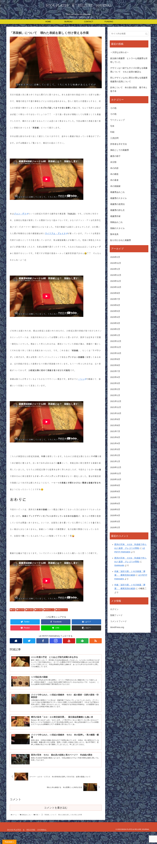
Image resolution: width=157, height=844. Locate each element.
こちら (81, 379)
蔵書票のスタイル (118, 198)
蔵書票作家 (115, 216)
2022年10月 (115, 353)
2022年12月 (115, 341)
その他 (113, 108)
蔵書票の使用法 (117, 204)
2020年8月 (115, 491)
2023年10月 (115, 287)
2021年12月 (115, 401)
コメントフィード (118, 621)
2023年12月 (115, 275)
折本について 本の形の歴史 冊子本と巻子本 (128, 89)
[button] (146, 34)
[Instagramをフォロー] (56, 640)
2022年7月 (115, 371)
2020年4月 (115, 515)
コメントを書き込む (56, 807)
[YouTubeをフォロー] (69, 640)
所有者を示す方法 (118, 144)
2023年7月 (115, 299)
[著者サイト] (16, 640)
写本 (112, 126)
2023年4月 (115, 317)
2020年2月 (115, 527)
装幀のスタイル (62, 610)
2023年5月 (115, 311)
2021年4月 (115, 443)
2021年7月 (115, 431)
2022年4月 (115, 377)
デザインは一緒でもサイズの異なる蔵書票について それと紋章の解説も (128, 70)
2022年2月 (115, 389)
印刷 (13, 610)
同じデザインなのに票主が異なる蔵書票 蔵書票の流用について (129, 80)
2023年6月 (115, 305)
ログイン (114, 609)
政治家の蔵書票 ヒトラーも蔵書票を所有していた (128, 60)
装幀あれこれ (49, 610)
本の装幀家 (115, 186)
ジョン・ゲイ (20, 214)
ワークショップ (117, 120)
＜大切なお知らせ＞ (119, 52)
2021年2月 (115, 455)
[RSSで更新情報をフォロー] (95, 640)
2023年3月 (115, 323)
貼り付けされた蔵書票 (120, 240)
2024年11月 (115, 263)
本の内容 (21, 610)
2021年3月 (115, 449)
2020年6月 (115, 503)
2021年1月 (115, 461)
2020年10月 (115, 479)
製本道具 (114, 234)
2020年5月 (115, 509)
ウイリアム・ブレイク (55, 233)
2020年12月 (115, 467)
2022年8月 (115, 365)
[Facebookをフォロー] (42, 640)
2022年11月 (115, 347)
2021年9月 (115, 419)
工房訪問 (114, 138)
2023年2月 (115, 329)
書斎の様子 (115, 156)
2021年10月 (115, 413)
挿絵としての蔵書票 (119, 150)
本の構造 (30, 610)
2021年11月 (115, 407)
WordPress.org (117, 627)
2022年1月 (115, 395)
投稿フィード (116, 615)
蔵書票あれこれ (117, 192)
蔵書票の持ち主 (117, 210)
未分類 (113, 162)
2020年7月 (115, 497)
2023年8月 (115, 293)
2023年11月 (115, 281)
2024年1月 (115, 269)
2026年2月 (115, 257)
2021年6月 (115, 437)
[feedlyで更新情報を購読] (82, 640)
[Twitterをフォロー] (29, 640)
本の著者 (39, 610)
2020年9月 (115, 485)
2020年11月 (115, 473)
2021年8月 (115, 425)
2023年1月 (115, 335)
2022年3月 (115, 383)
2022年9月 (115, 359)
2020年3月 (115, 521)
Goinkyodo (119, 565)
